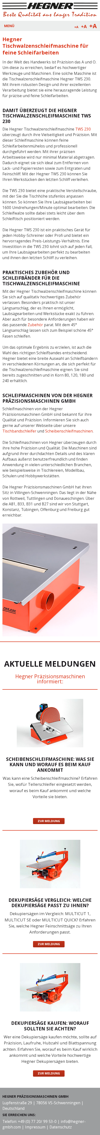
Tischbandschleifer (19, 431)
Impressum (35, 1127)
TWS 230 (83, 129)
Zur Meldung (49, 821)
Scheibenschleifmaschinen (69, 431)
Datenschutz (61, 1127)
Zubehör (36, 324)
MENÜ (9, 25)
